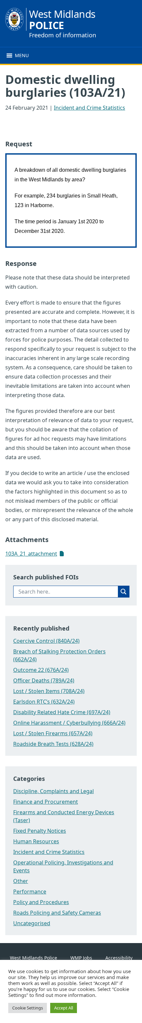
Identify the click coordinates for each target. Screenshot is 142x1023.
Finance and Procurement (45, 801)
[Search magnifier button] (123, 591)
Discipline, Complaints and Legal (53, 791)
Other (20, 881)
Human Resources (36, 841)
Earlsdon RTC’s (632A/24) (44, 701)
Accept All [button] (63, 1008)
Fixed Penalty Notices (39, 830)
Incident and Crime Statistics (89, 107)
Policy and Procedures (41, 902)
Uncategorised (31, 923)
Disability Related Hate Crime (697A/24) (61, 712)
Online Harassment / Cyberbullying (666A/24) (69, 722)
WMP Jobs (81, 958)
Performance (29, 891)
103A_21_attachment (31, 553)
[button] (22, 55)
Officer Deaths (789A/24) (43, 680)
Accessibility (118, 958)
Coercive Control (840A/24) (46, 640)
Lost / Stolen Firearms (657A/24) (52, 733)
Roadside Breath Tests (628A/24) (53, 744)
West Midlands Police (33, 958)
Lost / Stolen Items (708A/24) (49, 691)
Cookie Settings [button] (27, 1008)
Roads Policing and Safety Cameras (57, 912)
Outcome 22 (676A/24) (41, 670)
